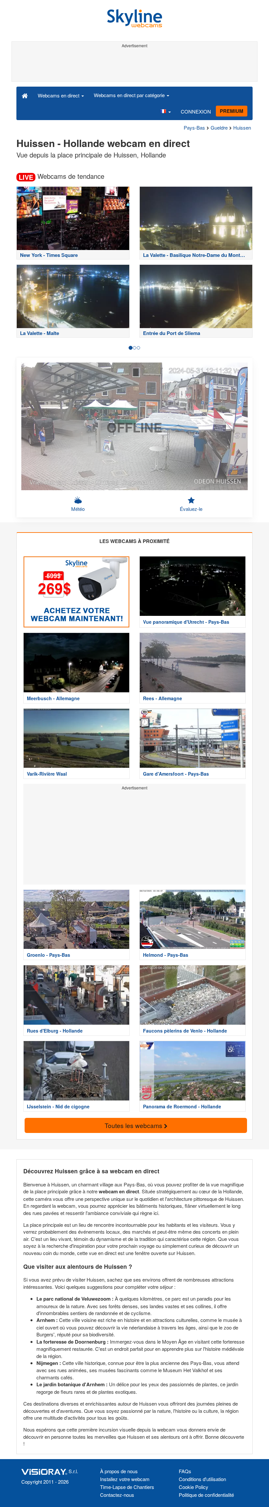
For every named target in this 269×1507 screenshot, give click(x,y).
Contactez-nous (117, 1494)
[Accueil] (25, 95)
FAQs (185, 1471)
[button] (165, 111)
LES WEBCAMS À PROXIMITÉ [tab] (134, 541)
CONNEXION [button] (196, 111)
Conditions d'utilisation (202, 1479)
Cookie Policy (193, 1486)
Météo (78, 508)
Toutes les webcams (134, 1125)
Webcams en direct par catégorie (130, 95)
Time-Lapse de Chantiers (127, 1486)
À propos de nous (119, 1471)
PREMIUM (231, 111)
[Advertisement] (134, 65)
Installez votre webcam (125, 1479)
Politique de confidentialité (206, 1494)
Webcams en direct (59, 95)
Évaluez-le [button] (191, 508)
